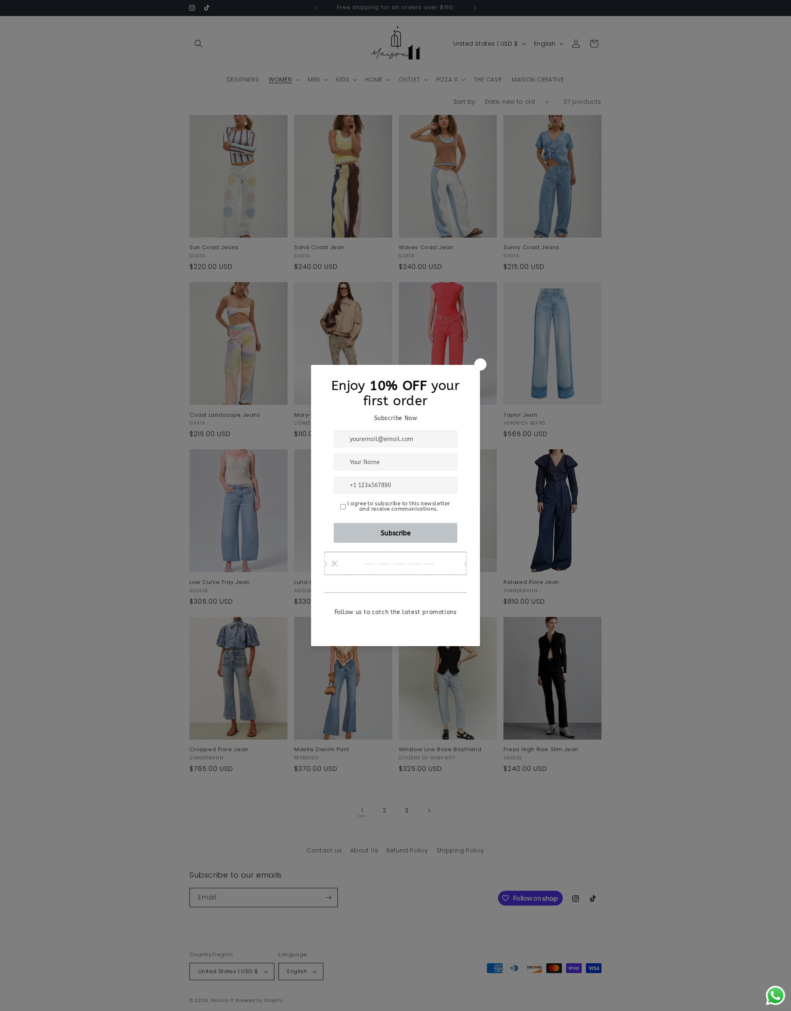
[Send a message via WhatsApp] (775, 995)
